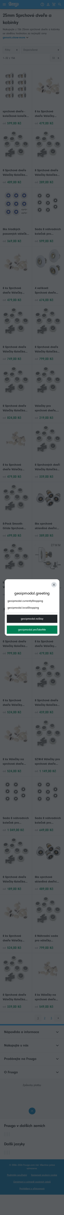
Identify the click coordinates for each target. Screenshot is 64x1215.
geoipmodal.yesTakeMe (32, 629)
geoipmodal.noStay (32, 618)
